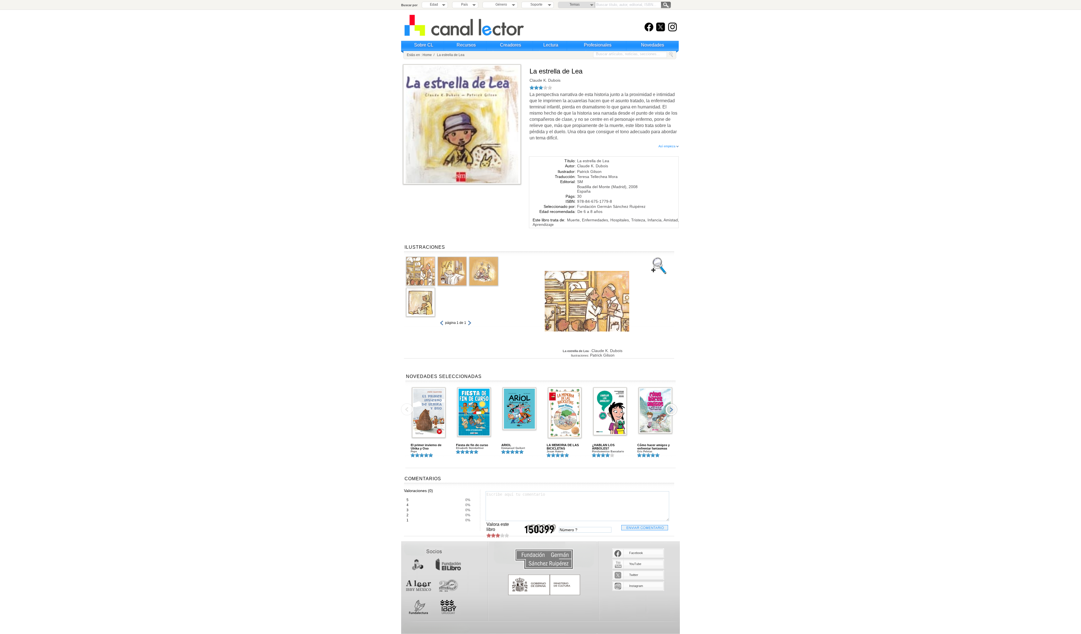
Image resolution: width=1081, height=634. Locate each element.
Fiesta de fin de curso (472, 445)
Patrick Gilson (589, 171)
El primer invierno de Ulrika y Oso (426, 446)
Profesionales (597, 45)
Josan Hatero (555, 451)
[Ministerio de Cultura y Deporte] (544, 585)
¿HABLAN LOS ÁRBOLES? (603, 446)
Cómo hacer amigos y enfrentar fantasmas (653, 446)
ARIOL (506, 445)
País (464, 4)
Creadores (510, 45)
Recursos (466, 45)
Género (500, 4)
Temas (574, 4)
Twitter (633, 575)
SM (580, 181)
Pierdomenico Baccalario (608, 451)
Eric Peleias (644, 451)
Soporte (536, 4)
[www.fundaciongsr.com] (544, 559)
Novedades (652, 45)
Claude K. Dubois (545, 80)
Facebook (636, 553)
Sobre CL (423, 45)
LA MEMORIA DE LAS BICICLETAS (563, 446)
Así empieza (667, 146)
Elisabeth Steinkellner (470, 448)
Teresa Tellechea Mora (597, 176)
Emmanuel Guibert (513, 448)
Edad (434, 4)
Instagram (636, 586)
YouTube (635, 564)
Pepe (414, 451)
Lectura (550, 45)
